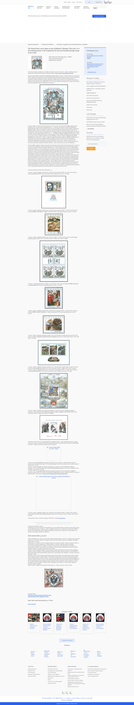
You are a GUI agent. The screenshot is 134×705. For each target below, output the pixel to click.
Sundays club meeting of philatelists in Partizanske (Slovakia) (59, 627)
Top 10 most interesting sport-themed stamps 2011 (54, 473)
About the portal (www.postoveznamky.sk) (97, 669)
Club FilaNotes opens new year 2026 (96, 122)
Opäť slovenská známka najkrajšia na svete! (38, 596)
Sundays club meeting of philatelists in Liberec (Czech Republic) (86, 627)
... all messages (90, 128)
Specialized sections (77, 7)
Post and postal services (92, 95)
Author (69, 2)
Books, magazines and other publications (96, 86)
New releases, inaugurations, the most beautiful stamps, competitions (72, 44)
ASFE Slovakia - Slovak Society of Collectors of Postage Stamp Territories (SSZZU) (76, 684)
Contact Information (92, 672)
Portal (65, 2)
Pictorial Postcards (52, 683)
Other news (89, 110)
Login (89, 2)
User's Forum (79, 2)
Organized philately (91, 93)
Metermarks (50, 678)
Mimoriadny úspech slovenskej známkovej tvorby (39, 595)
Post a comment (32, 604)
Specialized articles (40, 7)
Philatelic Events (48, 7)
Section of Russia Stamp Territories (75, 680)
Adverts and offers (86, 7)
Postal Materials (56, 7)
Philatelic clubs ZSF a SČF (73, 686)
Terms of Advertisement (93, 676)
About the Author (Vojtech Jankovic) (95, 670)
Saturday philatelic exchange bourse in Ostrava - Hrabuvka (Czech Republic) (47, 627)
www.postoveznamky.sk (33, 44)
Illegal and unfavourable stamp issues (56, 676)
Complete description (99, 16)
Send (91, 148)
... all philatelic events (91, 72)
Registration (98, 2)
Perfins (49, 679)
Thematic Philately (52, 672)
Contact (73, 2)
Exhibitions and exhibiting (53, 674)
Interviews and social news (93, 98)
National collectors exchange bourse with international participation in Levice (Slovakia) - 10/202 (95, 65)
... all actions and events (67, 640)
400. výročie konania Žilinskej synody (64, 73)
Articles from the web (92, 104)
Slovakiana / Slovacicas (53, 669)
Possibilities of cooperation (94, 674)
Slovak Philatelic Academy (73, 678)
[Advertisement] (67, 32)
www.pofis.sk (62, 518)
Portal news (89, 107)
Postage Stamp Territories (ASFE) (55, 670)
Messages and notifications (66, 7)
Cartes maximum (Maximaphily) (55, 681)
